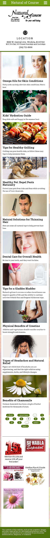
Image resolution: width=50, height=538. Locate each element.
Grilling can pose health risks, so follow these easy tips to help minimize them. (23, 152)
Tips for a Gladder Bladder (19, 288)
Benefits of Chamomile (17, 400)
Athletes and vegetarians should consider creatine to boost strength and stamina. (24, 331)
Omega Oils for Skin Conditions (23, 81)
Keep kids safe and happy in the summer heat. (21, 119)
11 (19, 422)
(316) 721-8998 (25, 47)
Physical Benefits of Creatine (21, 326)
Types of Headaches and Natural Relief (23, 362)
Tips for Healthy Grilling (18, 147)
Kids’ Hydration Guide (17, 115)
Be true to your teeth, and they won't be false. (21, 260)
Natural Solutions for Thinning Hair (23, 221)
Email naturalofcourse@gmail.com (25, 33)
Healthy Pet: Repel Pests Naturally (18, 183)
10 (12, 422)
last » (24, 426)
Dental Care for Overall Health (22, 256)
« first (10, 415)
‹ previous (23, 415)
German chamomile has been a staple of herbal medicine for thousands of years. (22, 405)
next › (36, 422)
